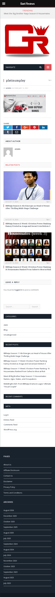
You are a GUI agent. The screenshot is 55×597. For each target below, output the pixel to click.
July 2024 (7, 555)
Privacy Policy (9, 487)
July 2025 (7, 538)
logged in (18, 290)
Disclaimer (8, 481)
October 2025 (9, 521)
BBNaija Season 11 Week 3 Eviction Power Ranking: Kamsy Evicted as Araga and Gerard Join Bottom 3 (28, 224)
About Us (7, 464)
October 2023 (9, 566)
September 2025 (10, 527)
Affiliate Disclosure (11, 470)
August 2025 (9, 532)
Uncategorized (10, 334)
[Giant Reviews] (27, 42)
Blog (5, 330)
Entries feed (9, 420)
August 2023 (9, 577)
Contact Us (8, 475)
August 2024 (9, 549)
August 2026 (9, 510)
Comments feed (10, 424)
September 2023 (10, 572)
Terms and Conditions (13, 492)
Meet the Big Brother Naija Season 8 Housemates (27, 13)
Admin (8, 88)
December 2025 (10, 516)
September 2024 (10, 544)
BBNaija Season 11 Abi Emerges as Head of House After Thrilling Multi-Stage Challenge (28, 207)
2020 (6, 325)
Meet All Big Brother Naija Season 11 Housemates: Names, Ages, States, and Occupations (25, 377)
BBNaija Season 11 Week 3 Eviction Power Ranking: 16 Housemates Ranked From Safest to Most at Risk (28, 268)
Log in (6, 415)
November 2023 (10, 560)
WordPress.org (10, 429)
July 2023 (7, 583)
